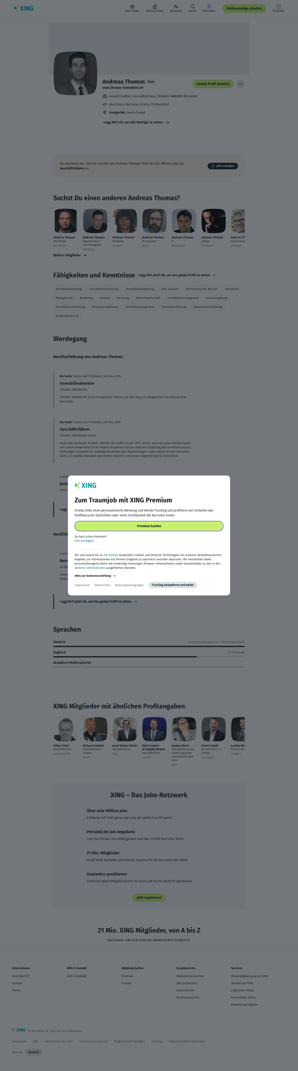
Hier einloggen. (84, 541)
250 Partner (110, 555)
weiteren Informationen (90, 568)
